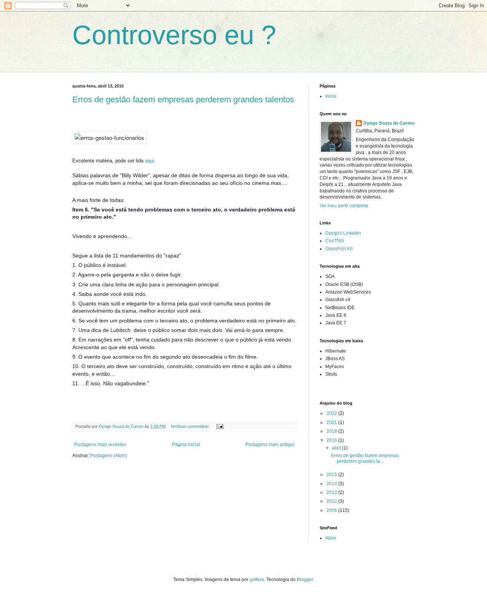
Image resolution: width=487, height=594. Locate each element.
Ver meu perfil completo (344, 205)
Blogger (305, 579)
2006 (332, 510)
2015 (332, 474)
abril (337, 448)
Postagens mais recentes (100, 444)
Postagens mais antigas (270, 444)
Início (330, 96)
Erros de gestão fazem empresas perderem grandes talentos (183, 99)
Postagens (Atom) (108, 455)
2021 (332, 422)
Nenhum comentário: (190, 426)
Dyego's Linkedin (343, 233)
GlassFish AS (339, 248)
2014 (332, 483)
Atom (330, 538)
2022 (332, 413)
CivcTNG (334, 240)
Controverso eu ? (174, 35)
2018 (332, 431)
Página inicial (186, 444)
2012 (332, 501)
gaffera (257, 579)
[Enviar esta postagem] (219, 426)
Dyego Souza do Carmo (388, 123)
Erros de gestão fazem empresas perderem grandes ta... (365, 458)
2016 (332, 440)
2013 (332, 492)
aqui (149, 161)
